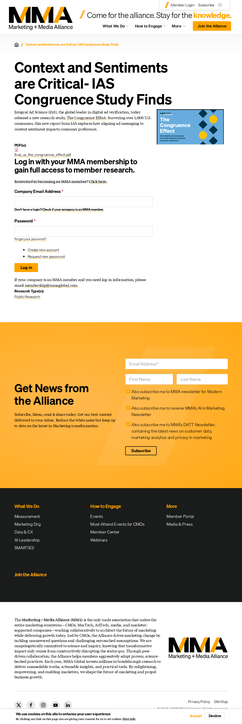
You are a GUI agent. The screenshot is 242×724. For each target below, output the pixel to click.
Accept (196, 716)
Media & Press (179, 524)
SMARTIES (24, 547)
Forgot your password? (30, 239)
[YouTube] (55, 705)
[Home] (16, 45)
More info (128, 719)
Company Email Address (39, 191)
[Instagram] (43, 705)
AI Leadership (27, 540)
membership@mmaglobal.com (51, 285)
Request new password (46, 256)
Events (96, 516)
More (181, 27)
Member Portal (180, 516)
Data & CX (23, 532)
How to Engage (148, 26)
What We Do (114, 26)
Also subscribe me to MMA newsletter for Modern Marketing (176, 394)
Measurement (27, 516)
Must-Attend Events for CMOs (117, 524)
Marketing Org (27, 524)
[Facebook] (31, 705)
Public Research (27, 297)
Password (25, 221)
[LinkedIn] (68, 705)
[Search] (221, 5)
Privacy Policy (199, 701)
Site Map (221, 701)
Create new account (43, 250)
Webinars (98, 540)
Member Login (182, 5)
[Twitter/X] (18, 705)
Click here (97, 181)
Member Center (105, 532)
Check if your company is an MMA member (72, 209)
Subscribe (206, 5)
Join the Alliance (212, 26)
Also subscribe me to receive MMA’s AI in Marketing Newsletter (178, 411)
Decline (215, 716)
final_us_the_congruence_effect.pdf (42, 155)
